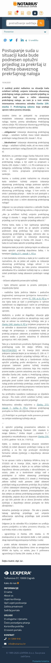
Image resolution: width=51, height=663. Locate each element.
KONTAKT (9, 635)
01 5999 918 (14, 638)
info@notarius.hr (17, 643)
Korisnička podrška (14, 626)
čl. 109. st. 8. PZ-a (38, 298)
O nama (8, 591)
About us (8, 595)
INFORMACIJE (11, 588)
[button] (35, 13)
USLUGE (8, 615)
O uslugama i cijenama (15, 618)
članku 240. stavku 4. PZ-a (14, 324)
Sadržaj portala (12, 610)
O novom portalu (13, 630)
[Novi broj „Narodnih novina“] (16, 12)
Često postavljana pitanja (17, 622)
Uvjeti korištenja (12, 599)
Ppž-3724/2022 (9, 350)
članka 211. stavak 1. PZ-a (23, 253)
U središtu (33, 40)
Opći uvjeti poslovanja (15, 602)
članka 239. (43, 436)
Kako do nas (10, 583)
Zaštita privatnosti (13, 606)
